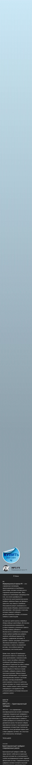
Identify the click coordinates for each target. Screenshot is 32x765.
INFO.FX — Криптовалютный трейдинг (14, 704)
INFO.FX (15, 567)
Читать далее (7, 738)
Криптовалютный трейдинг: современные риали (13, 747)
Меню (17, 576)
